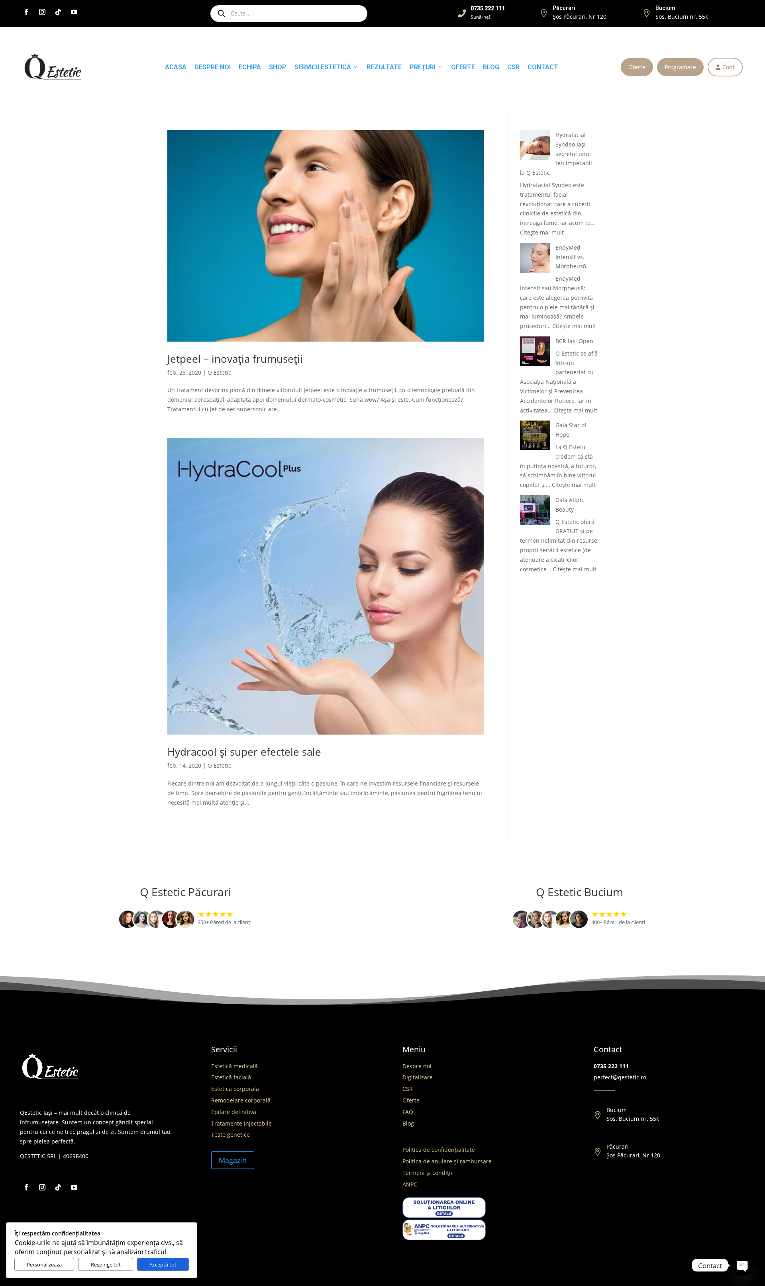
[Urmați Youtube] (74, 12)
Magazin (233, 1160)
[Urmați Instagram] (42, 12)
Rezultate (384, 67)
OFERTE (463, 67)
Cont (725, 67)
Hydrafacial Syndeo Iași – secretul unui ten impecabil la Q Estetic (556, 153)
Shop (277, 67)
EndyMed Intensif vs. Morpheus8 (570, 257)
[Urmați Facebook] (26, 12)
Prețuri (422, 67)
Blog (491, 67)
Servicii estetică (322, 67)
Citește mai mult (542, 232)
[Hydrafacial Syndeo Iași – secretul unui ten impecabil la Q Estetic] (535, 146)
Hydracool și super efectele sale (244, 752)
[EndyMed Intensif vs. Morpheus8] (535, 259)
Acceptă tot (163, 1264)
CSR (513, 67)
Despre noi (212, 67)
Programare (680, 67)
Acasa (175, 67)
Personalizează (44, 1264)
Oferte (636, 67)
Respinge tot (106, 1264)
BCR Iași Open (574, 341)
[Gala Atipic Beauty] (535, 511)
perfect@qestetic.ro (620, 1077)
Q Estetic (219, 372)
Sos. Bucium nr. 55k (681, 16)
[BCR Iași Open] (535, 352)
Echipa (250, 67)
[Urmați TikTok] (58, 12)
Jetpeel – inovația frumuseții (235, 359)
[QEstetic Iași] (52, 66)
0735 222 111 (611, 1066)
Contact (543, 67)
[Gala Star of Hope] (535, 436)
